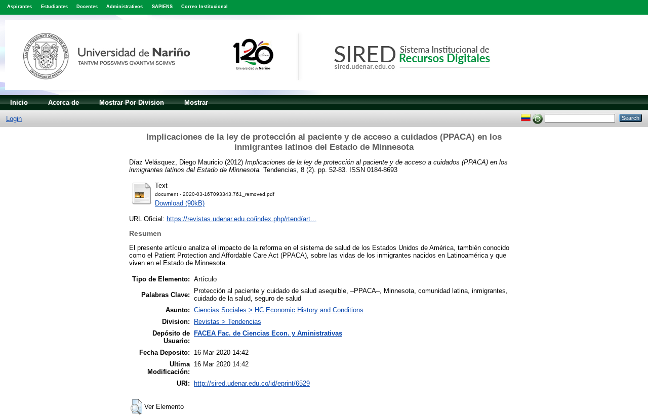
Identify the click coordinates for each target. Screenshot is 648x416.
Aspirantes (19, 6)
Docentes (87, 6)
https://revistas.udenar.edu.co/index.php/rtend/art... (241, 219)
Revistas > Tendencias (227, 321)
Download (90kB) (180, 203)
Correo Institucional (204, 6)
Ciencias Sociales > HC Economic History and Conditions (278, 310)
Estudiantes (54, 6)
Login (14, 118)
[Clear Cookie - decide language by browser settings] (538, 117)
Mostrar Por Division (131, 102)
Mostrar (196, 102)
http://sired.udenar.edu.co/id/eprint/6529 (252, 383)
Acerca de (63, 102)
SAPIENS (162, 6)
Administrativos (124, 6)
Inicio (19, 102)
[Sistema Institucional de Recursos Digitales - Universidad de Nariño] (264, 93)
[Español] (526, 117)
